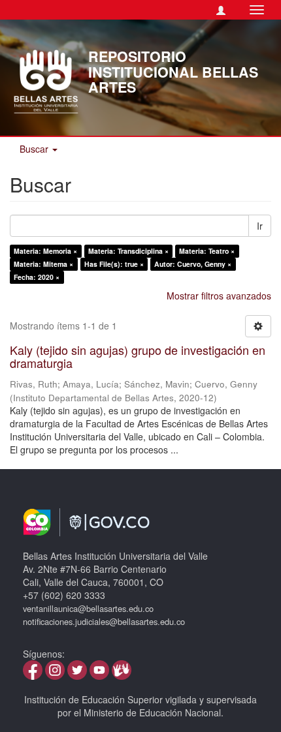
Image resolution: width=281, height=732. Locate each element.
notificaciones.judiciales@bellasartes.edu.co (104, 621)
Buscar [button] (35, 148)
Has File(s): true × (114, 264)
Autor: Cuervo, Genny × (192, 264)
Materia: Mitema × (43, 264)
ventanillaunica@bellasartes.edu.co (88, 608)
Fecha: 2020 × (36, 277)
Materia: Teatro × (207, 251)
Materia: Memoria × (45, 251)
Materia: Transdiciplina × (128, 251)
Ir (260, 225)
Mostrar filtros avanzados (219, 295)
